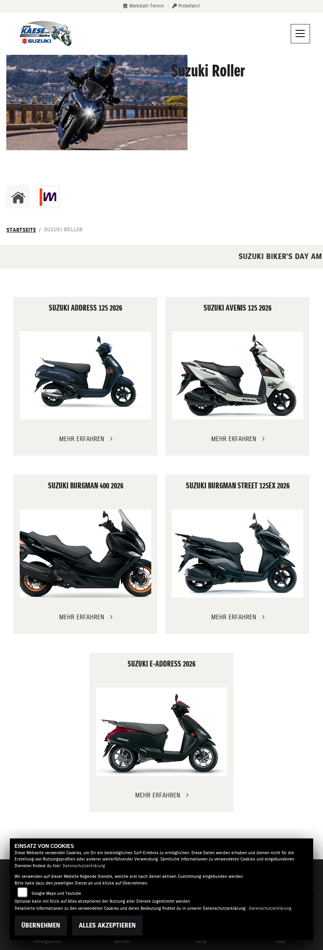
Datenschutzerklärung (84, 865)
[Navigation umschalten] (300, 34)
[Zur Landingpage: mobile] (48, 197)
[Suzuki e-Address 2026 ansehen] (162, 731)
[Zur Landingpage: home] (18, 197)
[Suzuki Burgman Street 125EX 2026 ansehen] (238, 553)
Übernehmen (40, 925)
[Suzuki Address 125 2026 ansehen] (86, 375)
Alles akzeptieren (107, 925)
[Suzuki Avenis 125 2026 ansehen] (238, 375)
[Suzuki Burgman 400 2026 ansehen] (86, 553)
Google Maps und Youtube (56, 893)
